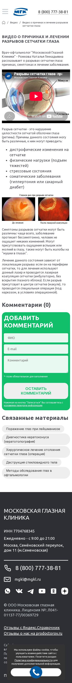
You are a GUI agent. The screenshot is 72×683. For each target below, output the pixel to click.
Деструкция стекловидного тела (31, 462)
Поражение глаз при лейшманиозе (33, 429)
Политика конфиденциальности (34, 660)
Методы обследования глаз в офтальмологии (28, 473)
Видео (14, 22)
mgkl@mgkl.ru (28, 579)
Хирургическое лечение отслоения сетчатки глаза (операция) (32, 452)
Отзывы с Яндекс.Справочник (32, 627)
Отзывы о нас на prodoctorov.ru (33, 633)
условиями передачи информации (23, 405)
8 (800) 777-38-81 (53, 12)
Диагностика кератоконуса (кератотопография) (26, 439)
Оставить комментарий (36, 391)
